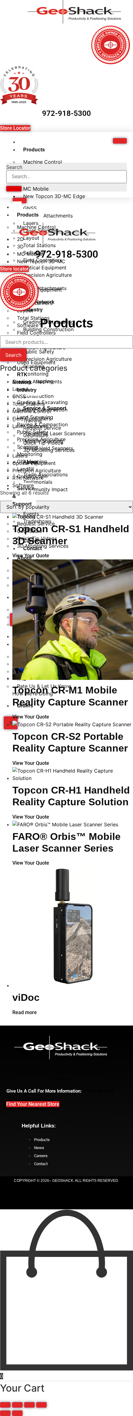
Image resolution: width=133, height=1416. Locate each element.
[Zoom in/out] (5, 1405)
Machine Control (42, 162)
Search (14, 167)
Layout (20, 389)
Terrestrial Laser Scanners (55, 433)
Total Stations (28, 404)
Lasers (20, 456)
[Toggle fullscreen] (17, 1405)
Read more (24, 1012)
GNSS (19, 396)
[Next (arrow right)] (17, 1413)
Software (23, 485)
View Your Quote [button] (30, 555)
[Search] (14, 189)
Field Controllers (31, 418)
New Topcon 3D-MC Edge (54, 196)
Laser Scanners (30, 426)
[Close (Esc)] (41, 1405)
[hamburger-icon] (120, 141)
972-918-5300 (66, 113)
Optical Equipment (34, 463)
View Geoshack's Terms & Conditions (67, 1200)
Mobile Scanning (44, 441)
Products (34, 149)
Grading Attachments (48, 216)
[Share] (29, 1405)
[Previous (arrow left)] (5, 1413)
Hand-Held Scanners (49, 448)
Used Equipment (36, 362)
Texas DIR (66, 1190)
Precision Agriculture (47, 275)
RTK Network (27, 478)
